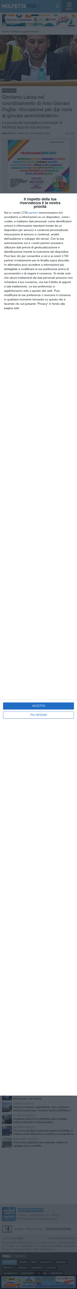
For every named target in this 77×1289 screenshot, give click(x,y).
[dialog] (38, 644)
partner (33, 212)
